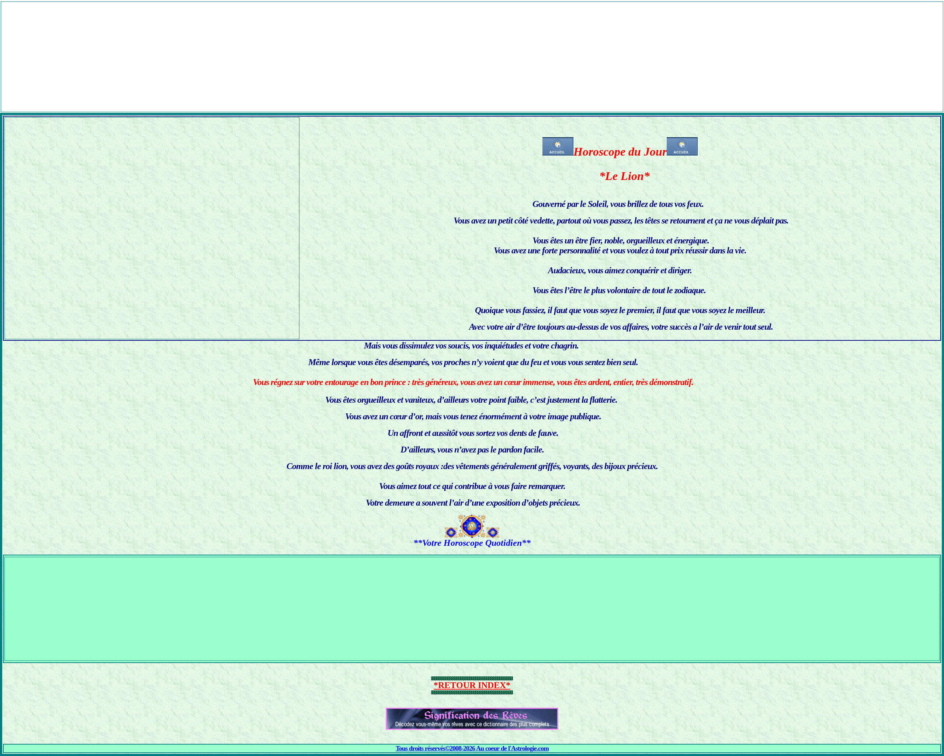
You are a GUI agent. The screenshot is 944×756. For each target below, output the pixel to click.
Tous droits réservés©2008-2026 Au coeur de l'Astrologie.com (472, 748)
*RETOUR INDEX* (472, 685)
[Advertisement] (472, 53)
